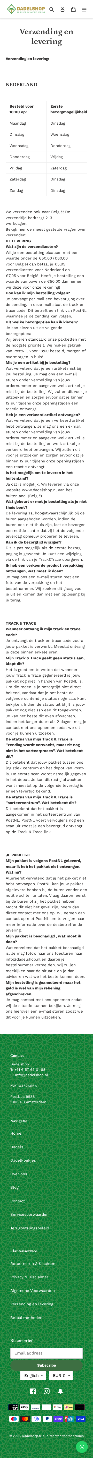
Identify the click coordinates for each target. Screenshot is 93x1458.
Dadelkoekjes (23, 1160)
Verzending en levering (31, 1304)
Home (15, 1133)
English (31, 1375)
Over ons (18, 1174)
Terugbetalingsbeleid (29, 1228)
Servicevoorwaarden (29, 1214)
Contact (17, 1201)
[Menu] (84, 9)
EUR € (59, 1375)
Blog (14, 1187)
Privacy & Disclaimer (29, 1277)
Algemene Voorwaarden (32, 1290)
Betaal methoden (26, 1317)
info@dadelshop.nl (23, 959)
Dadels (16, 1147)
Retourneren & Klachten (32, 1263)
